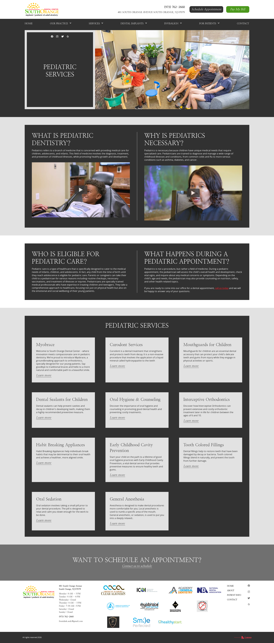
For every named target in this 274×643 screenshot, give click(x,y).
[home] (42, 9)
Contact (232, 599)
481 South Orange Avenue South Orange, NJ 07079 (70, 587)
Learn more (43, 375)
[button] (60, 23)
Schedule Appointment (206, 9)
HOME (230, 586)
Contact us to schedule (137, 566)
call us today (221, 288)
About (230, 590)
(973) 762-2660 (66, 616)
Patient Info (234, 595)
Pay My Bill (237, 9)
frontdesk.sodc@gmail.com (71, 621)
